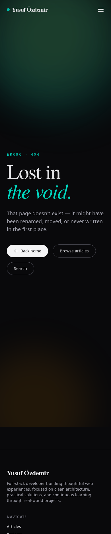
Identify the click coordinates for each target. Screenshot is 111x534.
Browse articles (74, 251)
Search (20, 268)
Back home (30, 251)
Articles (14, 526)
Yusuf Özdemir (30, 10)
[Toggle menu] (100, 9)
